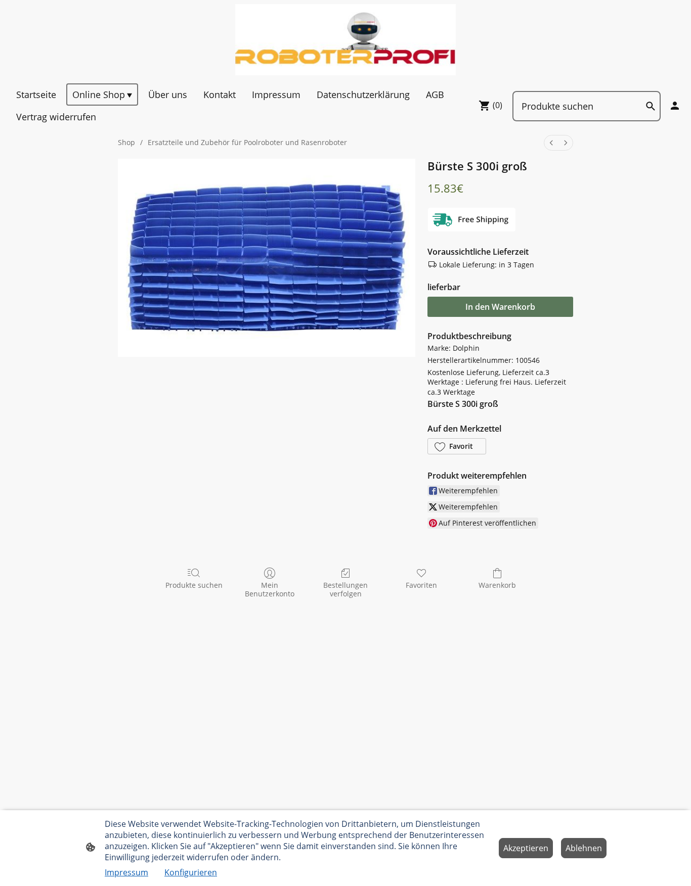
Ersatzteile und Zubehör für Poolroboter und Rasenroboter (247, 142)
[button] (456, 446)
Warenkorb (497, 585)
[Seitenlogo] (345, 39)
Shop (126, 142)
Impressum (126, 872)
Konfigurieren (190, 872)
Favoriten (421, 585)
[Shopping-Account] (675, 106)
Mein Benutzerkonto (269, 589)
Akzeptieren (525, 848)
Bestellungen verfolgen (345, 589)
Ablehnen (584, 848)
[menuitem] (551, 142)
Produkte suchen (194, 585)
